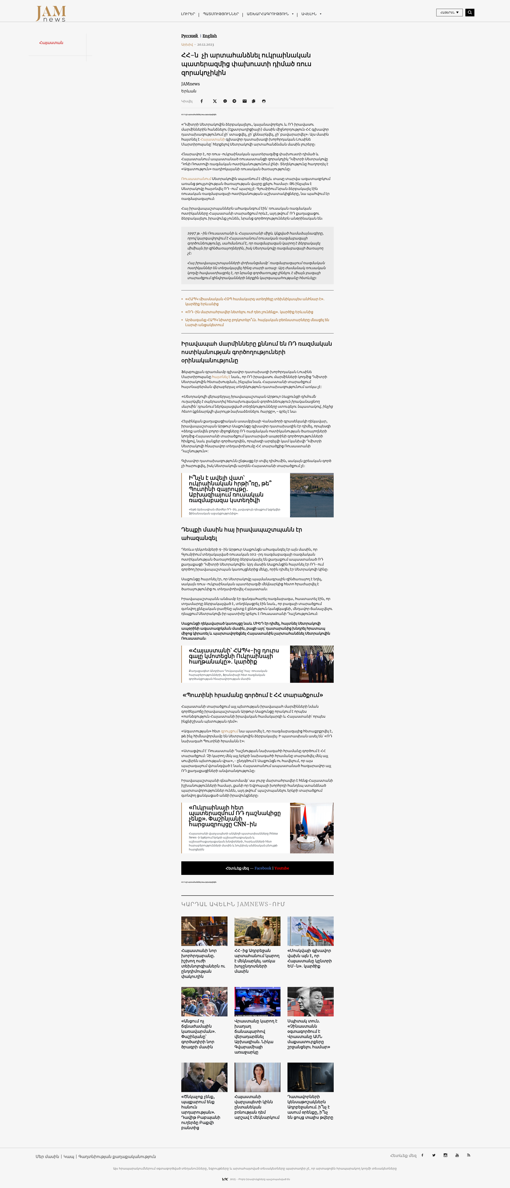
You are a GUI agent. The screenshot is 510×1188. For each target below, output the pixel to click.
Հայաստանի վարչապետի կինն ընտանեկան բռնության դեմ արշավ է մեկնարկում (257, 1107)
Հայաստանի (212, 139)
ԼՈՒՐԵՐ (188, 14)
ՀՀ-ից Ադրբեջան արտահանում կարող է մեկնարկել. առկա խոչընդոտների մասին (257, 961)
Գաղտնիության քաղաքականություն (117, 1157)
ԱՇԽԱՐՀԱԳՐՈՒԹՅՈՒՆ (268, 14)
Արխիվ (188, 44)
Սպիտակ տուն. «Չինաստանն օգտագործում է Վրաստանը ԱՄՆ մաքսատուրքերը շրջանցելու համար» (308, 1033)
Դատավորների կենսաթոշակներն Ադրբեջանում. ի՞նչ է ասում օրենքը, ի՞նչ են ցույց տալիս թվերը (310, 1107)
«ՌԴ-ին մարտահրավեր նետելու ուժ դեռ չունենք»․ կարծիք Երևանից (249, 312)
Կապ (69, 1157)
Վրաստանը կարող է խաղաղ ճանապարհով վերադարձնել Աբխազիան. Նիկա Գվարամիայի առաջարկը (255, 1036)
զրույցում (229, 731)
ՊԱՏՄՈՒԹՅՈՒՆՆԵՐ (221, 14)
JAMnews (190, 83)
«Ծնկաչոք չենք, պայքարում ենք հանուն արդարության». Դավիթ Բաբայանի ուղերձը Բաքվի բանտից (200, 1112)
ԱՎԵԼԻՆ (309, 14)
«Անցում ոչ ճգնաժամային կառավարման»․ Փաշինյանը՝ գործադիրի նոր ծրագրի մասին (198, 1033)
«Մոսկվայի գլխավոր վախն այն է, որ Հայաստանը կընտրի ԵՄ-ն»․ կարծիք (309, 958)
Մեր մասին (47, 1157)
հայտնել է (221, 376)
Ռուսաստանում (196, 178)
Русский (190, 35)
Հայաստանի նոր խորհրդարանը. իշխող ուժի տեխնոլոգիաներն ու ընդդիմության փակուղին (203, 963)
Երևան (188, 90)
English (210, 35)
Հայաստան (51, 42)
